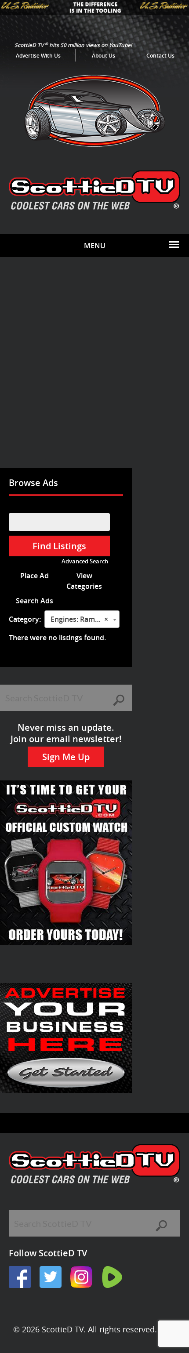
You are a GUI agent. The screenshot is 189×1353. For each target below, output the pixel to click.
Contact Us (160, 55)
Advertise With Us (38, 55)
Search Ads (34, 601)
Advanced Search (85, 561)
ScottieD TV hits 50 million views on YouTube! (73, 45)
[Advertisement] (94, 369)
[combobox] (82, 619)
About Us (103, 55)
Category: (25, 619)
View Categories (84, 581)
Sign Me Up (66, 757)
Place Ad (34, 575)
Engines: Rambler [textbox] (79, 619)
